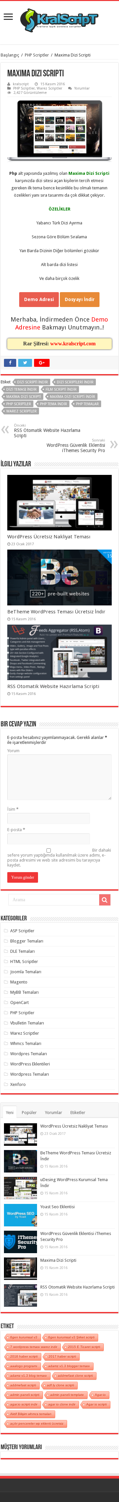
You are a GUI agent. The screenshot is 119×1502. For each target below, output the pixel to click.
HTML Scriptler (24, 961)
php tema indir (53, 404)
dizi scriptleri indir (75, 382)
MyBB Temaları (24, 992)
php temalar (87, 404)
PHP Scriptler (37, 55)
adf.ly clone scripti (60, 1385)
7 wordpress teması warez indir (33, 1347)
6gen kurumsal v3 (23, 1337)
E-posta (16, 829)
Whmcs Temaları (25, 1043)
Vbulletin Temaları (27, 1023)
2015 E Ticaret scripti (84, 1347)
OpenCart (19, 1002)
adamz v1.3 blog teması (28, 1375)
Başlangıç (10, 55)
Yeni (10, 1112)
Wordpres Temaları (28, 1053)
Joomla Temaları (25, 971)
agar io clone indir (61, 1404)
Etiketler (77, 1112)
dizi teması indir (21, 389)
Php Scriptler (18, 404)
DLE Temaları (22, 951)
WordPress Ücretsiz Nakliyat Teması (48, 537)
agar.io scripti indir (23, 1404)
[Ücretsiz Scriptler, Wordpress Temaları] (59, 19)
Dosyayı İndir (80, 299)
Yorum (13, 750)
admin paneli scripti (24, 1395)
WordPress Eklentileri (30, 1063)
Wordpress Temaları (29, 1074)
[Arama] (104, 899)
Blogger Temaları (26, 941)
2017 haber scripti (62, 1356)
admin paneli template (67, 1395)
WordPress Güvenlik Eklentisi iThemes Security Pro (76, 445)
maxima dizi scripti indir (72, 397)
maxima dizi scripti (23, 397)
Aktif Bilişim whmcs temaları (31, 1414)
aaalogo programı (23, 1366)
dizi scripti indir (32, 382)
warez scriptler (21, 411)
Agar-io (100, 1395)
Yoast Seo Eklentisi (57, 1206)
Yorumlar (82, 88)
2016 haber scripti (24, 1356)
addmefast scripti (23, 1385)
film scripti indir (61, 389)
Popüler (29, 1112)
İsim (13, 809)
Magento (18, 982)
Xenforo (18, 1084)
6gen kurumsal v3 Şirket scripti (71, 1337)
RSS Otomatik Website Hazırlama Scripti (47, 430)
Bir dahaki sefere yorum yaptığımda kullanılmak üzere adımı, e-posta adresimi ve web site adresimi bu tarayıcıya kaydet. (59, 857)
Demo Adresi (39, 299)
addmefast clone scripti (75, 1375)
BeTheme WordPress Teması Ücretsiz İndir (56, 612)
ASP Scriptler (22, 930)
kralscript (21, 84)
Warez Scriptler (49, 88)
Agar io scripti (96, 1404)
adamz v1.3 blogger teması (69, 1366)
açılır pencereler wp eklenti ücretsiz (36, 1423)
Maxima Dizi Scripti (58, 1260)
